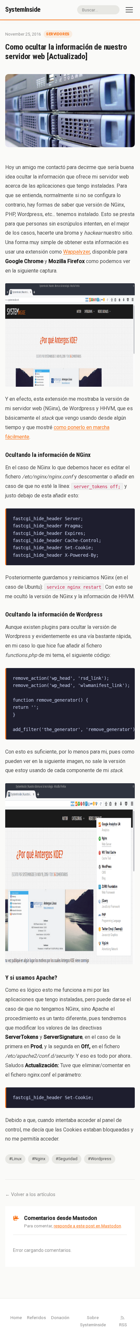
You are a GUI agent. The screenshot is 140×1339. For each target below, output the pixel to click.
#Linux (15, 1158)
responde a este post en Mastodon (87, 1225)
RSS (123, 1324)
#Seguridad (66, 1158)
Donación (60, 1317)
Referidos (36, 1317)
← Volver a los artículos (30, 1194)
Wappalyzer (76, 252)
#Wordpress (99, 1158)
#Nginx (38, 1158)
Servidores (58, 34)
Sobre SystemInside (93, 1321)
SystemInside (22, 9)
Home (16, 1317)
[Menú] (129, 10)
